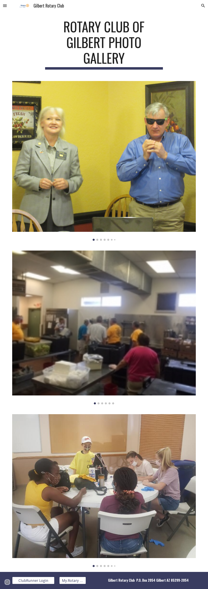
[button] (5, 5)
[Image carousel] (104, 161)
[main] (103, 44)
